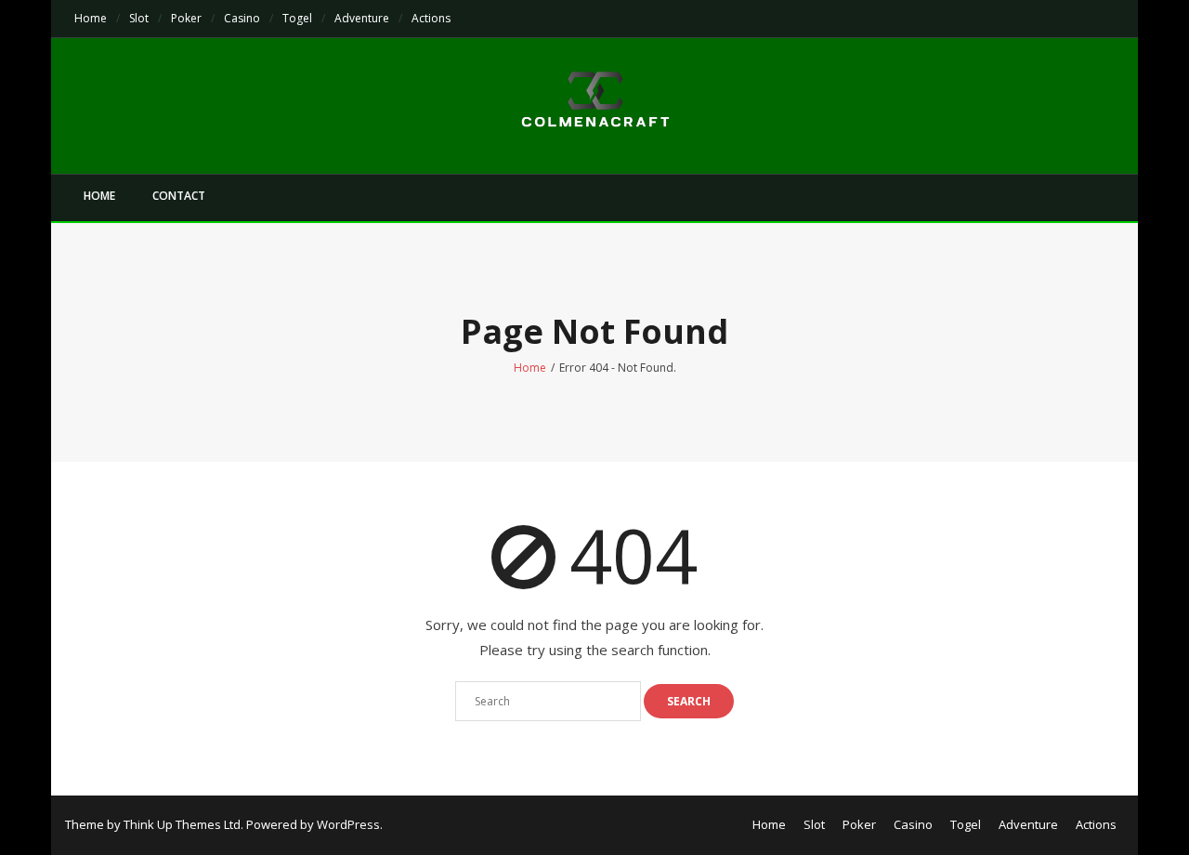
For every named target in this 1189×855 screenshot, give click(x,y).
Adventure (361, 18)
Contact (178, 196)
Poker (186, 18)
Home (90, 18)
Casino (242, 18)
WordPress (348, 824)
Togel (297, 18)
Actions (431, 18)
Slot (139, 18)
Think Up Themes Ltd (182, 824)
